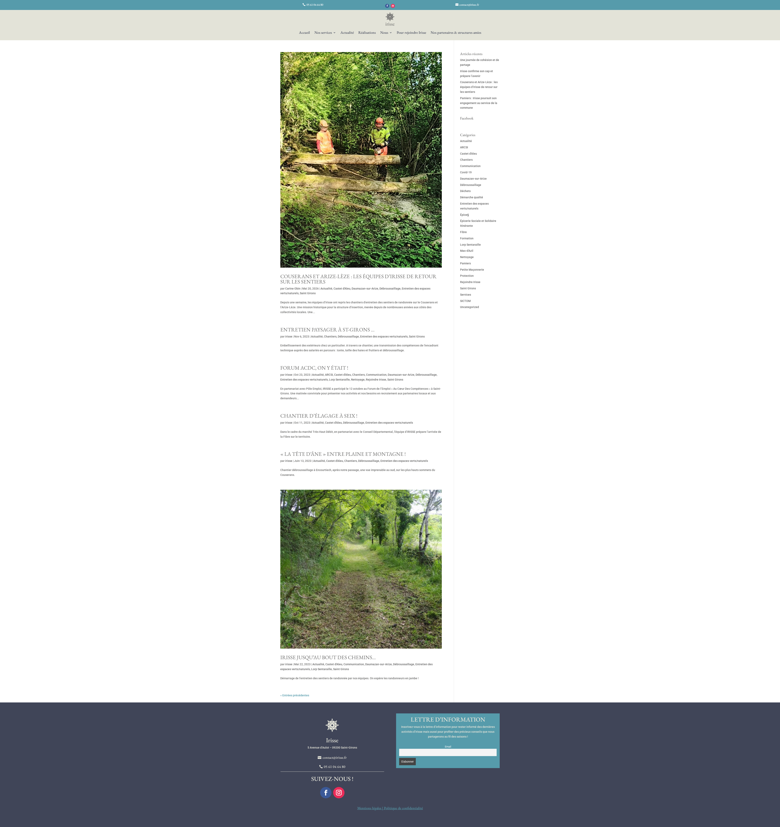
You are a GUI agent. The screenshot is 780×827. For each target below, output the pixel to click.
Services (465, 294)
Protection (467, 275)
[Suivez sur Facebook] (387, 6)
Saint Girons (308, 293)
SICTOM (465, 301)
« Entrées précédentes (294, 695)
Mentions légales (369, 808)
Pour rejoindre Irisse (411, 33)
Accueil (304, 33)
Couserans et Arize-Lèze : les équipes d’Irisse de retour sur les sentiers (358, 279)
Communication (376, 374)
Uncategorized (469, 307)
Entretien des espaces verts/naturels (384, 336)
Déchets (465, 191)
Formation (466, 238)
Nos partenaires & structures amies (456, 33)
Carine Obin (292, 288)
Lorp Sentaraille (339, 379)
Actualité (347, 33)
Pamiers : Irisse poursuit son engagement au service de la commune (478, 103)
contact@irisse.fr (469, 5)
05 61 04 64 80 (315, 5)
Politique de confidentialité (403, 808)
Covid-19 (466, 172)
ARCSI (329, 374)
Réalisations (367, 33)
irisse (288, 336)
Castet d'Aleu (342, 288)
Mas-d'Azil (466, 250)
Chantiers (330, 336)
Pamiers (465, 263)
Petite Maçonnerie (472, 269)
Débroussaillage (390, 288)
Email (448, 746)
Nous (384, 33)
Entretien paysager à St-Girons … (327, 329)
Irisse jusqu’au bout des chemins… (328, 657)
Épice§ (464, 214)
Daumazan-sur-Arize (365, 288)
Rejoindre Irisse (376, 379)
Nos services (323, 33)
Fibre (463, 232)
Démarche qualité (471, 197)
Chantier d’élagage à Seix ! (319, 415)
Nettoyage (358, 379)
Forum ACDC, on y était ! (314, 367)
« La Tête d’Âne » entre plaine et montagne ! (343, 453)
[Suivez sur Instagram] (393, 6)
